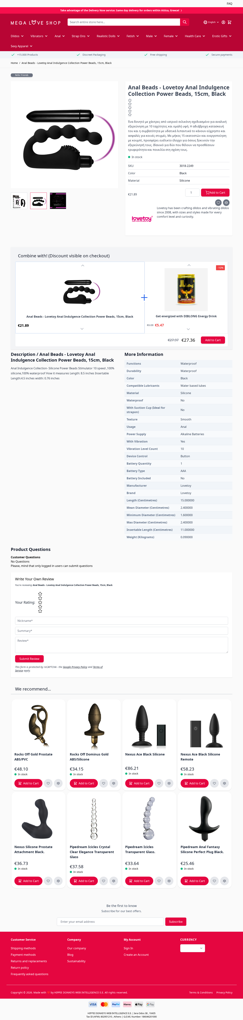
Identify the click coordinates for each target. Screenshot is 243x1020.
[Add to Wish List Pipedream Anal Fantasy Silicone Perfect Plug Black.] (214, 881)
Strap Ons (78, 36)
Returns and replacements (29, 961)
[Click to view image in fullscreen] (64, 134)
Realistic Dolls (106, 36)
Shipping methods (23, 948)
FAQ (229, 4)
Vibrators (37, 36)
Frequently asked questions (29, 974)
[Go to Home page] (35, 22)
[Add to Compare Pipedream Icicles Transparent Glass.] (169, 881)
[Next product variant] (83, 329)
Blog (70, 955)
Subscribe (176, 922)
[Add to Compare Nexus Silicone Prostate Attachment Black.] (58, 881)
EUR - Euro (190, 948)
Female (169, 36)
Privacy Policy (224, 992)
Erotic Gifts (219, 36)
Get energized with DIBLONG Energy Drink (186, 316)
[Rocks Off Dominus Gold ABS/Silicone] (94, 726)
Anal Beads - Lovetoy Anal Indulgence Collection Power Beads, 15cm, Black (67, 63)
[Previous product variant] (83, 265)
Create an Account (136, 955)
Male (149, 36)
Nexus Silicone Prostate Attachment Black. (33, 849)
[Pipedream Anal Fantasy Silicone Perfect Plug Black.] (205, 819)
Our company (76, 948)
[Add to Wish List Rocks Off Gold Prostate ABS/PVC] (48, 783)
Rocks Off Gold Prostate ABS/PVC (33, 756)
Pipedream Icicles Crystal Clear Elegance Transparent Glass (92, 852)
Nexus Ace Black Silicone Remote (200, 756)
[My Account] (223, 22)
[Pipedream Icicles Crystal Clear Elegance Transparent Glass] (94, 819)
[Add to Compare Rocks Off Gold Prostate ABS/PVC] (58, 783)
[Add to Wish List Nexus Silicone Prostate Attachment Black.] (48, 881)
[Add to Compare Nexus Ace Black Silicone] (169, 783)
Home (14, 63)
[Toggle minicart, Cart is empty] (229, 22)
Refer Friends (21, 75)
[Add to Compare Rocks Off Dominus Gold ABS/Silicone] (113, 783)
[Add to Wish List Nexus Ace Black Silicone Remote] (214, 783)
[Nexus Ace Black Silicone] (149, 726)
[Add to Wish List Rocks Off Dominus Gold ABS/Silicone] (103, 783)
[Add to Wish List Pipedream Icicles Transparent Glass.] (159, 881)
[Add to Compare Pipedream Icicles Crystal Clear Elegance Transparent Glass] (113, 881)
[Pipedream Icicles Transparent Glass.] (149, 819)
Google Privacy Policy (75, 667)
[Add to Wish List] (218, 202)
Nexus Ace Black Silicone (145, 754)
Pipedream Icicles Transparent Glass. (140, 849)
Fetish (131, 36)
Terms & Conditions (201, 992)
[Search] (184, 22)
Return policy (20, 968)
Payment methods (23, 955)
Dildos (15, 36)
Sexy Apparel (19, 46)
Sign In (128, 948)
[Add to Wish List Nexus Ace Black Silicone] (159, 783)
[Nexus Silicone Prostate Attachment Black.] (38, 819)
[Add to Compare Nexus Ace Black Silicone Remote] (224, 783)
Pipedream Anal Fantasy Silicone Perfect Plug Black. (202, 849)
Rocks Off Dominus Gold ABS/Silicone (89, 756)
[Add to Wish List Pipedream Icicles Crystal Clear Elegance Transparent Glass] (103, 881)
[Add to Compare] (226, 202)
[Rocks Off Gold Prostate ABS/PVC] (38, 726)
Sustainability (76, 961)
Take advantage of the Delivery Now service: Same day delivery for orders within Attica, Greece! (120, 10)
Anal (58, 36)
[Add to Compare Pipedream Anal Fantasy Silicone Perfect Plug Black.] (224, 881)
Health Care (193, 36)
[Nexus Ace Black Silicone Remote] (205, 726)
